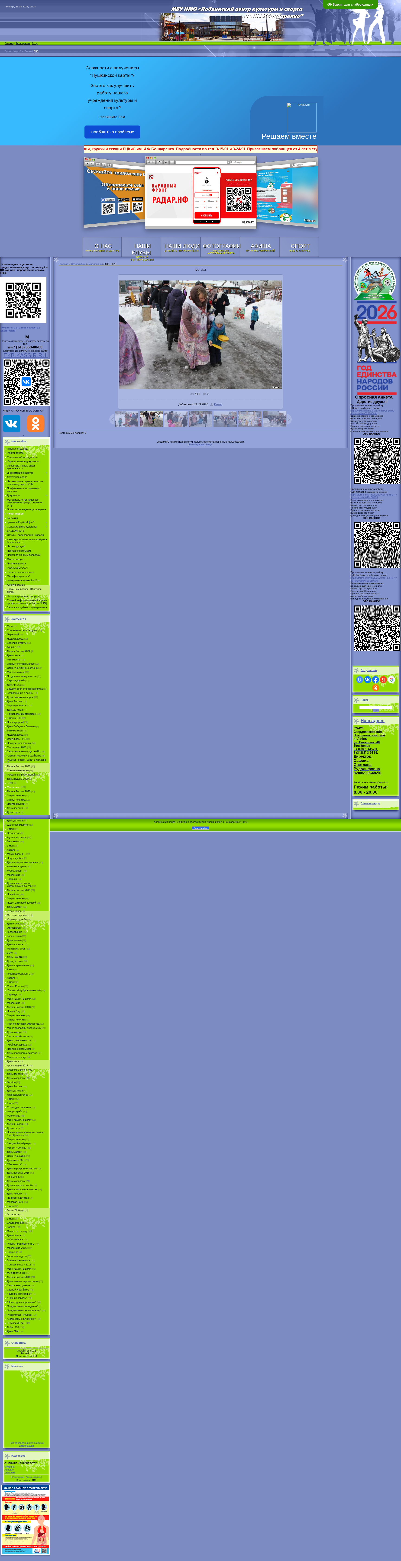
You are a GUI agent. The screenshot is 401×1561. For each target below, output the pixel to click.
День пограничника (18, 965)
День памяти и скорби (20, 1185)
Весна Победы (15, 1210)
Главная (9, 43)
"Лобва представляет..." (21, 1243)
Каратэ (11, 849)
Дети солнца (14, 923)
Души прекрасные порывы (22, 862)
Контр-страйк (15, 1111)
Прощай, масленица (19, 743)
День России (14, 701)
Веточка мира (15, 730)
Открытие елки (16, 795)
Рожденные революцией (21, 774)
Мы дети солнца (16, 1057)
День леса (13, 1061)
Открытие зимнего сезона (22, 667)
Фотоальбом (78, 264)
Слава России (15, 986)
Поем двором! (15, 722)
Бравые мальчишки (18, 1260)
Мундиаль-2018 (16, 948)
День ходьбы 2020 (18, 778)
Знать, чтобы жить (18, 1036)
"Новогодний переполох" (21, 1302)
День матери (14, 906)
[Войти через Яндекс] (383, 679)
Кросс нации (14, 936)
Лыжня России (15, 1124)
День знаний (14, 940)
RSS (36, 51)
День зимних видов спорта (23, 1281)
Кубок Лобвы (14, 870)
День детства (15, 709)
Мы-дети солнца (16, 1147)
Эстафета (13, 833)
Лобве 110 (13, 1327)
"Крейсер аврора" (17, 1044)
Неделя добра (15, 638)
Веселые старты (16, 642)
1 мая (10, 845)
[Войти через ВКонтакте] (367, 679)
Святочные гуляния (18, 1285)
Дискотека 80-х (16, 1160)
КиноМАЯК (13, 1176)
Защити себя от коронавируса (25, 688)
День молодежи (16, 1078)
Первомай (13, 634)
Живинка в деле (16, 866)
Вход (35, 43)
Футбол (11, 1082)
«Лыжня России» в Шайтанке (24, 755)
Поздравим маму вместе (22, 676)
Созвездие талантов (19, 1107)
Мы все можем (16, 672)
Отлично (9, 1466)
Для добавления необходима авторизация (27, 1444)
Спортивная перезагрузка (22, 630)
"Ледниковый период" (19, 1314)
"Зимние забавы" (17, 1298)
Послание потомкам (19, 1048)
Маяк (10, 626)
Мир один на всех (17, 705)
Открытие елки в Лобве (21, 663)
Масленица (13, 787)
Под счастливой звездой (21, 902)
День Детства (15, 961)
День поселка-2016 (18, 1172)
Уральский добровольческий (24, 990)
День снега (13, 655)
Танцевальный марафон (21, 713)
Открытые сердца (17, 1231)
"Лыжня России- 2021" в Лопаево (26, 759)
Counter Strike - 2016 (19, 1264)
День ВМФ (13, 1331)
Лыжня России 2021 (18, 766)
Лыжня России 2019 (18, 890)
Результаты (17, 1477)
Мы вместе (13, 659)
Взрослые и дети (17, 1256)
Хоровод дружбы (17, 919)
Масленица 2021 (16, 747)
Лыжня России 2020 (18, 791)
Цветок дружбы (16, 803)
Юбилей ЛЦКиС (16, 1323)
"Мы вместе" (14, 1164)
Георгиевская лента (18, 973)
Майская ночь (15, 1202)
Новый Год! (13, 1011)
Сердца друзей (16, 680)
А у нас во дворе (17, 837)
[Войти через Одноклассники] (375, 687)
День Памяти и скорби (20, 697)
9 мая (10, 828)
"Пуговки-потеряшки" (19, 1293)
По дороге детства (18, 1197)
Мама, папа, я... (16, 854)
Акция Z (11, 647)
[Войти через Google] (391, 679)
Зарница (12, 879)
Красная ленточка (17, 1094)
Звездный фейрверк (19, 1143)
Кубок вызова (15, 1239)
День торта (13, 812)
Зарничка (12, 1252)
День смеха (14, 1235)
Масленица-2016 (17, 1247)
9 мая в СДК (14, 718)
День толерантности (19, 1040)
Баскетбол (13, 841)
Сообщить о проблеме (112, 132)
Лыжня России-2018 (19, 1007)
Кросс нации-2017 (17, 1065)
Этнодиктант (14, 927)
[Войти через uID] (359, 679)
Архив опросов (33, 1477)
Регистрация (23, 43)
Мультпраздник (16, 1272)
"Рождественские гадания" (22, 1306)
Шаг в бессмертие (18, 824)
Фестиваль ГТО (16, 738)
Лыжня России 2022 (18, 651)
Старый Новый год (18, 1289)
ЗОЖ (10, 783)
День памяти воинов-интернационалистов (19, 884)
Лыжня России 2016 (18, 1277)
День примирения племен (22, 1189)
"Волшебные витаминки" (21, 1318)
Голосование (14, 931)
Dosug (218, 404)
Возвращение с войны (20, 693)
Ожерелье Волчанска (19, 1069)
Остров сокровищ (17, 915)
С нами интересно (18, 770)
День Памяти (15, 957)
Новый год (13, 894)
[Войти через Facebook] (375, 679)
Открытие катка (16, 799)
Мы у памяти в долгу (19, 998)
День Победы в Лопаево (21, 726)
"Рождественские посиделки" (24, 1310)
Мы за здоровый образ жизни (24, 1028)
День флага (14, 684)
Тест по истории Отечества (23, 1023)
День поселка (15, 808)
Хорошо (9, 1469)
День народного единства (22, 1053)
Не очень (9, 1472)
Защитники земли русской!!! (23, 751)
